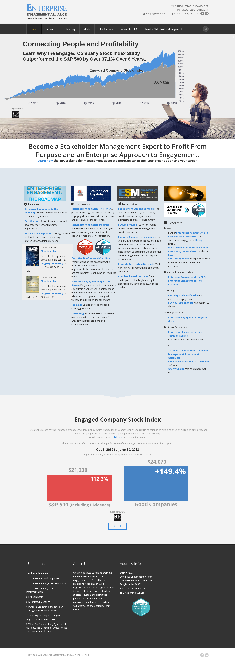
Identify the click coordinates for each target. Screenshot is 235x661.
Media (87, 29)
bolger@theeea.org (52, 263)
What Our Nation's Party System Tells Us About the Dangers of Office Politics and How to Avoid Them (46, 627)
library (198, 240)
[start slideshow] (109, 135)
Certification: (32, 221)
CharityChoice (176, 368)
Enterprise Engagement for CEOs (187, 276)
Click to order (48, 251)
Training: (76, 304)
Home (34, 29)
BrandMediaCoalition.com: (133, 276)
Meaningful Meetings (39, 601)
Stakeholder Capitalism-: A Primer (91, 208)
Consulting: (78, 313)
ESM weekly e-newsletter (183, 236)
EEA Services (106, 29)
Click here (118, 437)
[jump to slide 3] (119, 135)
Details (117, 526)
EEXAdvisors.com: (128, 224)
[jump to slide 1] (112, 135)
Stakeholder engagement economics (47, 583)
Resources (52, 29)
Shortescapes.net (178, 258)
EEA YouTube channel (180, 302)
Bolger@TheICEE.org (133, 592)
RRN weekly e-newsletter (183, 251)
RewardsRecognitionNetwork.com (188, 247)
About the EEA (129, 29)
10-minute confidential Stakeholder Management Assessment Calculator (188, 354)
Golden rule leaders (38, 573)
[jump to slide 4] (122, 135)
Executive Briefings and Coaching (90, 258)
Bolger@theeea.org (156, 13)
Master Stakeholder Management (163, 29)
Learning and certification (183, 295)
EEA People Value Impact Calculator (188, 361)
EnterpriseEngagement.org (192, 232)
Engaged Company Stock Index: (136, 237)
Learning (70, 29)
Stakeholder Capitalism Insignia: (90, 224)
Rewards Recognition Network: (136, 264)
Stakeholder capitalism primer (43, 578)
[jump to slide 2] (116, 135)
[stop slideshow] (126, 135)
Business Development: (38, 233)
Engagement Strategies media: (136, 208)
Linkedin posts (35, 596)
